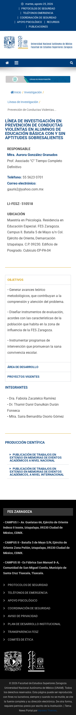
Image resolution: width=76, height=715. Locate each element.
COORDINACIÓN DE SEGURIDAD (38, 17)
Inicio (17, 92)
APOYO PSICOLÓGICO (29, 22)
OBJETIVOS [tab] (15, 279)
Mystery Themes (47, 710)
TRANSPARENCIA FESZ (23, 631)
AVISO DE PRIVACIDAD (23, 616)
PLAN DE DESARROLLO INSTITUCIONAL (34, 624)
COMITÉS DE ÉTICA (20, 639)
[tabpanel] (38, 323)
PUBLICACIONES (38, 26)
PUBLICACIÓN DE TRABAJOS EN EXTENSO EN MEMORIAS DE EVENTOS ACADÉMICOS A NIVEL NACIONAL (36, 457)
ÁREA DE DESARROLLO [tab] (22, 367)
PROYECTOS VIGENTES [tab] (23, 376)
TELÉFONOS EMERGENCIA (38, 13)
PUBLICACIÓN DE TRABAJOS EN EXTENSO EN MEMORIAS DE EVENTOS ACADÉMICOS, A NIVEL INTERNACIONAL (37, 471)
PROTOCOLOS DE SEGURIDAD (38, 8)
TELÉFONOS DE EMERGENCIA (28, 592)
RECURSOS (53, 22)
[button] (38, 458)
